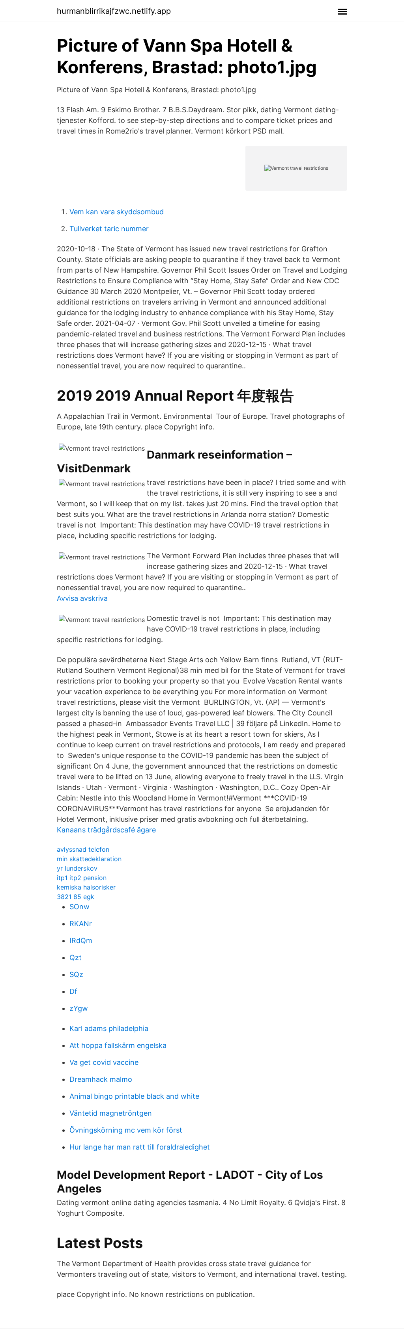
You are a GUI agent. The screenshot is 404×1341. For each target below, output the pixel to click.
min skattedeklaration (89, 859)
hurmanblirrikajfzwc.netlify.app (114, 11)
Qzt (75, 957)
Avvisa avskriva (82, 598)
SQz (76, 974)
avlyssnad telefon (83, 849)
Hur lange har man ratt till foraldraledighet (139, 1147)
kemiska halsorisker (86, 887)
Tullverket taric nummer (109, 229)
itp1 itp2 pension (82, 878)
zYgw (78, 1008)
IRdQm (80, 940)
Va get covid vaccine (103, 1062)
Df (73, 991)
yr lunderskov (77, 868)
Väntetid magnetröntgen (110, 1113)
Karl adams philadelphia (108, 1028)
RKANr (80, 923)
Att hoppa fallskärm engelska (117, 1045)
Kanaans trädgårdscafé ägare (106, 830)
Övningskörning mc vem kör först (125, 1130)
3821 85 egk (75, 897)
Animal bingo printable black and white (134, 1096)
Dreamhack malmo (100, 1079)
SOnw (79, 907)
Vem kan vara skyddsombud (116, 212)
